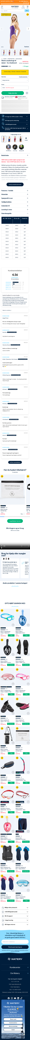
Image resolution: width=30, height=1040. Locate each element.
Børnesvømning (13, 1026)
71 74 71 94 (16, 981)
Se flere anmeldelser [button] (15, 462)
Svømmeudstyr (13, 1022)
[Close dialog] (24, 1001)
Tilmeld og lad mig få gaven (15, 947)
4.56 (15, 274)
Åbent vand (13, 1019)
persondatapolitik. (16, 951)
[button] (1, 29)
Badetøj (4, 58)
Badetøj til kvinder (11, 58)
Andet (13, 1029)
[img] (6, 316)
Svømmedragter (19, 58)
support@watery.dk (16, 984)
